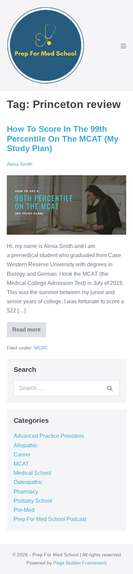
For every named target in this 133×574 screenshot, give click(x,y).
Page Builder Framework (80, 563)
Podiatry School (33, 501)
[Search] (110, 388)
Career (22, 455)
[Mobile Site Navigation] (123, 46)
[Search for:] (66, 388)
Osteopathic (28, 482)
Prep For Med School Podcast (50, 519)
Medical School (32, 473)
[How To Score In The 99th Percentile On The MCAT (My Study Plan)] (66, 205)
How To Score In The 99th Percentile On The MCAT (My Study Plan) (62, 138)
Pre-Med (24, 510)
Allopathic (26, 445)
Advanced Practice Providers (49, 436)
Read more (29, 327)
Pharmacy (26, 492)
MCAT (40, 348)
